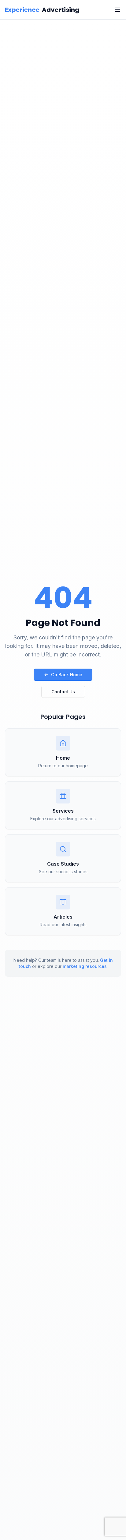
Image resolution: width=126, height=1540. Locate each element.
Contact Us (63, 691)
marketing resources (85, 966)
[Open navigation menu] (117, 9)
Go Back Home (66, 674)
